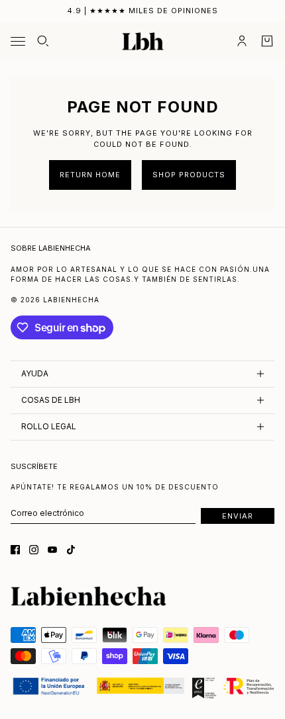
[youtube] (52, 549)
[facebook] (15, 549)
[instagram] (34, 549)
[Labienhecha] (143, 41)
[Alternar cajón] (18, 41)
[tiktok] (71, 549)
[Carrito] (267, 41)
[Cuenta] (242, 41)
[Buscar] (43, 41)
